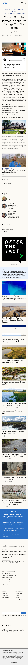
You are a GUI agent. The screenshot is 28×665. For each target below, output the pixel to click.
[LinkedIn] (6, 625)
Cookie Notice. (5, 660)
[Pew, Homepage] (4, 3)
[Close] (25, 650)
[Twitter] (8, 625)
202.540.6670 (5, 231)
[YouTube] (10, 625)
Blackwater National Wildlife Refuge (10, 114)
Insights (4, 588)
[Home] (13, 546)
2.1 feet (6, 73)
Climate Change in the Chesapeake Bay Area (12, 117)
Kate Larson (10, 198)
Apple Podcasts (10, 275)
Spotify (16, 275)
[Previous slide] (3, 127)
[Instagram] (4, 625)
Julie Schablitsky (11, 203)
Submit (23, 334)
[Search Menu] (22, 3)
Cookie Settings (14, 662)
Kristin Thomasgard (12, 211)
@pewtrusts (23, 272)
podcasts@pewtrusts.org (13, 272)
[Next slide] (25, 127)
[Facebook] (2, 625)
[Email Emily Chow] (2, 233)
